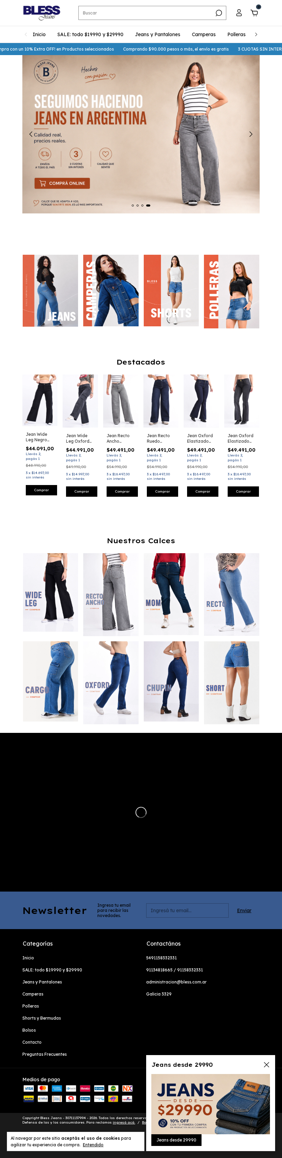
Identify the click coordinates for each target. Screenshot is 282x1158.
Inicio (39, 34)
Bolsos (29, 1030)
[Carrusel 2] (111, 290)
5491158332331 (161, 957)
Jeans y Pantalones (157, 34)
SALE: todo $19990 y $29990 (90, 34)
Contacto (32, 1042)
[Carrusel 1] (50, 291)
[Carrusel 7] (171, 681)
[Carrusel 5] (50, 681)
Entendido (93, 1144)
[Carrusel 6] (111, 682)
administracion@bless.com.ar (176, 982)
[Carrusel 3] (171, 290)
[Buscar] (218, 13)
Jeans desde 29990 (176, 1140)
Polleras (236, 34)
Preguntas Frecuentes (44, 1054)
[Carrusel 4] (231, 291)
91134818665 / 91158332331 (174, 969)
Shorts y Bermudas (41, 1018)
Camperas (204, 34)
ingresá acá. (124, 1122)
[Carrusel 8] (231, 682)
